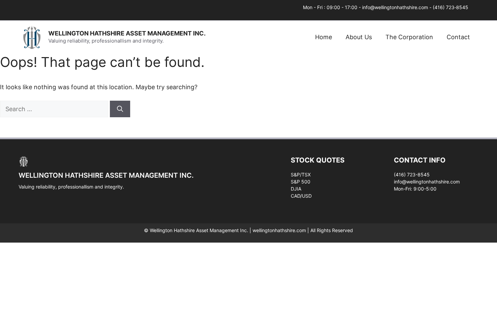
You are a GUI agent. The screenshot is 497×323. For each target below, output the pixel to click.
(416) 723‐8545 (450, 7)
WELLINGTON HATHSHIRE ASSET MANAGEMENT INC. (127, 33)
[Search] (120, 109)
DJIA (296, 189)
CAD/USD (301, 196)
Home (323, 37)
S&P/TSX (301, 174)
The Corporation (409, 37)
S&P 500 (300, 181)
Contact (458, 37)
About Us (359, 37)
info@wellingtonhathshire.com (395, 7)
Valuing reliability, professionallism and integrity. (71, 187)
